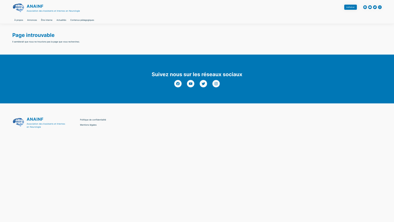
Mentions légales (88, 125)
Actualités (61, 20)
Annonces (32, 20)
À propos (18, 20)
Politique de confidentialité (93, 120)
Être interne (46, 20)
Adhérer (350, 7)
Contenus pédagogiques (82, 20)
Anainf (35, 6)
